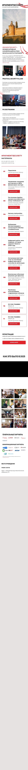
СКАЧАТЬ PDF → (14, 175)
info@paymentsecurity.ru (6, 457)
